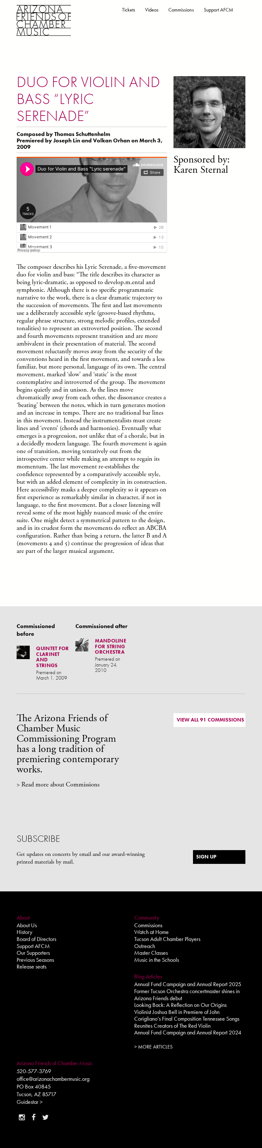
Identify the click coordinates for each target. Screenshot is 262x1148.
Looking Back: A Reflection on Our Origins (180, 1004)
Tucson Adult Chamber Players (167, 939)
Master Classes (151, 952)
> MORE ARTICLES (153, 1046)
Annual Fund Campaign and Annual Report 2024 (187, 1032)
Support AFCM (218, 9)
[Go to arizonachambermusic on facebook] (33, 1117)
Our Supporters (33, 952)
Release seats (31, 966)
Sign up (206, 856)
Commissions (181, 9)
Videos (151, 9)
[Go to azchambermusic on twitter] (45, 1117)
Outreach (144, 946)
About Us (27, 925)
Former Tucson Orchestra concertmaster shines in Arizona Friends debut (187, 994)
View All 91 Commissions (210, 719)
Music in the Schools (156, 959)
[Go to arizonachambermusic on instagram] (22, 1117)
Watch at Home (151, 932)
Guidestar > (29, 1101)
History (24, 932)
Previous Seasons (35, 959)
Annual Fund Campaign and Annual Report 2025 (187, 984)
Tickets (128, 9)
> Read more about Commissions (58, 785)
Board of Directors (36, 939)
